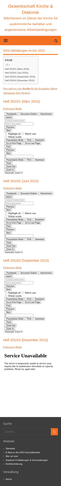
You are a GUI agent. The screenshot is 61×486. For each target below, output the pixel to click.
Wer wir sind (12, 456)
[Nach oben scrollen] (54, 479)
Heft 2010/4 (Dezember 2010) (20, 80)
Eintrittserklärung (14, 464)
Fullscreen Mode (12, 108)
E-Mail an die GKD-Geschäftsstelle (23, 452)
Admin (9, 479)
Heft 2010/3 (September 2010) (20, 76)
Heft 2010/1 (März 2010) (17, 69)
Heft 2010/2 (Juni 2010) (16, 72)
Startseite (10, 448)
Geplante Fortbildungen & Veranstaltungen (27, 460)
